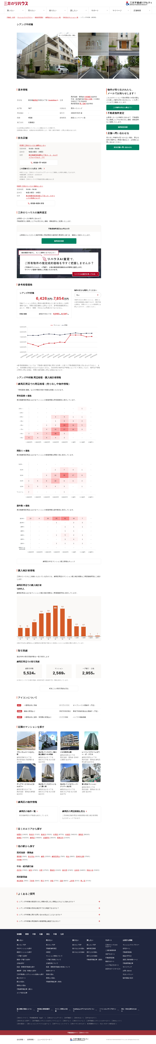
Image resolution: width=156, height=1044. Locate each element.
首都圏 (19, 934)
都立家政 (20, 881)
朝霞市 (19, 834)
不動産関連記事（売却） (54, 982)
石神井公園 (80, 856)
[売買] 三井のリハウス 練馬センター (33, 145)
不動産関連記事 (128, 963)
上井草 (71, 881)
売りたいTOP (50, 945)
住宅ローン (126, 948)
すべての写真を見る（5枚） (67, 35)
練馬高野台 (56, 856)
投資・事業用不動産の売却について (58, 967)
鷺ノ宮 (83, 881)
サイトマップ (127, 967)
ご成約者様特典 (110, 950)
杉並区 (67, 834)
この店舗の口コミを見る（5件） (31, 168)
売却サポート (50, 971)
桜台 (67, 856)
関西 (27, 934)
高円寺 (19, 870)
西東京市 (60, 838)
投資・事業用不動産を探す (26, 967)
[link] (47, 56)
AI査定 (48, 952)
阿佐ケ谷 (90, 870)
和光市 (31, 834)
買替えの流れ (21, 985)
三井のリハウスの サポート (111, 945)
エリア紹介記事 (22, 993)
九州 (62, 934)
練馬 (42, 856)
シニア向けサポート (112, 965)
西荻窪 (52, 870)
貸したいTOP (91, 945)
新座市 (43, 834)
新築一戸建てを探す (23, 959)
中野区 (55, 834)
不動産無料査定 (51, 948)
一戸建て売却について (53, 959)
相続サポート (109, 961)
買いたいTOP (21, 945)
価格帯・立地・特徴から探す (26, 971)
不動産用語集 (109, 958)
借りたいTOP (76, 945)
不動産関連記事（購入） (25, 989)
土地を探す (20, 963)
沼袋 (61, 881)
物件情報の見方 (128, 978)
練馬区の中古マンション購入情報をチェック (59, 561)
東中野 (64, 870)
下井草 (31, 881)
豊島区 (80, 834)
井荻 (51, 881)
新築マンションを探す (24, 952)
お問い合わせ (127, 971)
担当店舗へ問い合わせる (123, 147)
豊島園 (19, 856)
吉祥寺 (76, 870)
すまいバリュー (128, 974)
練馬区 (35, 100)
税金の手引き (127, 956)
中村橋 (19, 860)
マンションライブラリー (131, 945)
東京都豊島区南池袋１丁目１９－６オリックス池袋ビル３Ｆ (40, 197)
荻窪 (30, 870)
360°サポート (110, 954)
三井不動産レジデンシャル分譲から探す (30, 974)
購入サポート (21, 978)
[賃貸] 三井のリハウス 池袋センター (30, 186)
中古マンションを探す (24, 948)
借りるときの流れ (78, 948)
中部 (34, 934)
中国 (55, 934)
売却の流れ (50, 974)
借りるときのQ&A (78, 952)
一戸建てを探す (22, 956)
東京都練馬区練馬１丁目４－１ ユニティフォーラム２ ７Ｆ (43, 156)
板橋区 (19, 838)
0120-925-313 (37, 203)
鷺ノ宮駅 (82, 104)
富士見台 (31, 856)
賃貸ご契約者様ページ (130, 959)
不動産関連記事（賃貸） (95, 959)
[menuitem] (14, 10)
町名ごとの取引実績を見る (59, 688)
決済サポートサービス (112, 969)
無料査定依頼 (123, 127)
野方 (42, 881)
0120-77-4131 (39, 162)
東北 (48, 934)
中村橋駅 (87, 97)
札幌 (41, 934)
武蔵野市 (46, 838)
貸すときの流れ (92, 952)
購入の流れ (20, 982)
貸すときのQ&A (92, 956)
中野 (40, 870)
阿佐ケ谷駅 (88, 99)
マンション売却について (54, 956)
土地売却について (52, 963)
